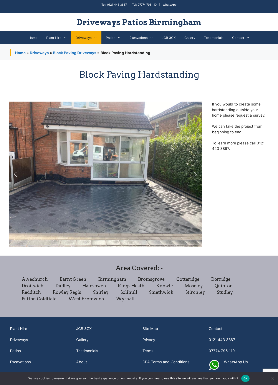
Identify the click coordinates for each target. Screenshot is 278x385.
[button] (15, 174)
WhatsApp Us (236, 362)
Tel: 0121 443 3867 (114, 4)
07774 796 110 (222, 351)
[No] (272, 378)
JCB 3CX (169, 38)
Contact (238, 38)
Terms (147, 351)
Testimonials (213, 38)
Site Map (150, 328)
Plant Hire (53, 38)
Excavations (138, 38)
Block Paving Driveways (74, 53)
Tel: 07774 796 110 (144, 4)
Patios (110, 38)
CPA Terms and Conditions (165, 362)
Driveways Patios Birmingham (139, 22)
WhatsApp (170, 4)
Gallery (189, 38)
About (81, 362)
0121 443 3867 (222, 340)
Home (33, 38)
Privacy (148, 340)
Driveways (84, 38)
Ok (245, 378)
